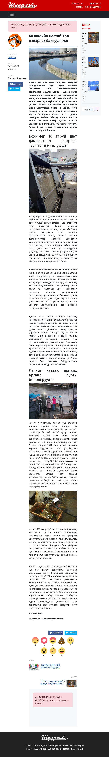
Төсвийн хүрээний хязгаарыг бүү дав (50, 666)
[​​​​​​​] (54, 737)
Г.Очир (11, 48)
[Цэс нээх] (12, 14)
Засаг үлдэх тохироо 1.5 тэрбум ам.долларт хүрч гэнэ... (52, 683)
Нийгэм (12, 57)
